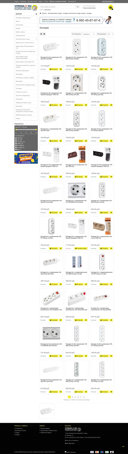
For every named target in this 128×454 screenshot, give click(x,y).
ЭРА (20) (19, 140)
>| (83, 397)
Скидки (40, 1)
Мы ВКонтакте (71, 443)
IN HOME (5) (20, 145)
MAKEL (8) (20, 144)
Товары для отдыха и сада (23, 102)
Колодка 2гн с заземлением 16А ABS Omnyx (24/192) (76, 94)
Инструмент (19, 99)
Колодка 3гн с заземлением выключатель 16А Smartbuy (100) (51, 309)
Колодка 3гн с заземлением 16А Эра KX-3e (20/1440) (51, 273)
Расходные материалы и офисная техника (25, 66)
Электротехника (20, 35)
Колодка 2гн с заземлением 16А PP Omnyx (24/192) (101, 94)
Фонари (18, 28)
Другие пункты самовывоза (71, 440)
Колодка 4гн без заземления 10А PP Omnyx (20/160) (101, 344)
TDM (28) (19, 138)
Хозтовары (19, 88)
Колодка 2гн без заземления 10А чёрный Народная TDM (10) (51, 94)
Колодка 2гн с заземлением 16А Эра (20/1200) (51, 129)
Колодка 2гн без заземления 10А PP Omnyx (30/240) (101, 58)
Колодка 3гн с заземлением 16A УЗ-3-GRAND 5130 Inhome (76, 201)
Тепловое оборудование (23, 95)
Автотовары (19, 81)
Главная (16, 1)
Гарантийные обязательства (49, 430)
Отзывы (46, 1)
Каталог (44, 13)
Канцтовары (19, 74)
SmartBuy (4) (20, 147)
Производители (72, 1)
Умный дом (19, 106)
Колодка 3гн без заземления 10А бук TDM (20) (76, 165)
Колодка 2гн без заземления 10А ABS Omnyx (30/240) (76, 58)
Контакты (68, 425)
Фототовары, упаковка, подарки (25, 77)
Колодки (89, 13)
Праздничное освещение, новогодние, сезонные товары (24, 110)
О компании (23, 1)
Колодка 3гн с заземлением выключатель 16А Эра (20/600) (101, 309)
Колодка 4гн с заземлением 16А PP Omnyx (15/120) (101, 380)
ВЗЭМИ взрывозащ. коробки (24, 115)
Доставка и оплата (32, 1)
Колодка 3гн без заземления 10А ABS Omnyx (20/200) (76, 129)
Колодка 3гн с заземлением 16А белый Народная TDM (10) (76, 237)
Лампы (18, 21)
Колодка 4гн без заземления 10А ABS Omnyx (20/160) (76, 344)
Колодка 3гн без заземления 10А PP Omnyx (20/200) (101, 129)
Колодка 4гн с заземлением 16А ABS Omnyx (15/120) (76, 380)
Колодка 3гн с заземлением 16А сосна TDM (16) (101, 237)
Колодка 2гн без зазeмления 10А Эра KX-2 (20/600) (51, 58)
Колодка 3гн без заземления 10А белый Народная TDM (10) (51, 165)
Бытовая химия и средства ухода (25, 85)
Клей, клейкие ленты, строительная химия (22, 57)
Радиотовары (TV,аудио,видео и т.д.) (25, 47)
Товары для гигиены (21, 92)
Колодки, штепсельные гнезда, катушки (74, 13)
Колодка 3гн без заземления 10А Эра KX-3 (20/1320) (51, 201)
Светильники (19, 25)
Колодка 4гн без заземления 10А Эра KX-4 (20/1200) (51, 380)
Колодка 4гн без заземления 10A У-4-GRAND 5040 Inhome (51, 344)
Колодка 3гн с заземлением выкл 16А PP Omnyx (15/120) (101, 273)
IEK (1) (19, 149)
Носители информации (22, 70)
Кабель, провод (20, 32)
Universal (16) (21, 142)
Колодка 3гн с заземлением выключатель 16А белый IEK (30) (76, 309)
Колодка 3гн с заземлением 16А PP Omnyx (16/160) (51, 237)
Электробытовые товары (23, 39)
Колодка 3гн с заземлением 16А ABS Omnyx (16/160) (101, 201)
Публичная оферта (46, 432)
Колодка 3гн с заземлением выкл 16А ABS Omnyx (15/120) (76, 273)
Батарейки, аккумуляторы (23, 17)
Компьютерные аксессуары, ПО (25, 62)
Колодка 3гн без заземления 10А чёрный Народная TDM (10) (101, 165)
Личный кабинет (45, 428)
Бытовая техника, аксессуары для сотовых (25, 52)
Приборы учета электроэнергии (25, 42)
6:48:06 (18, 118)
